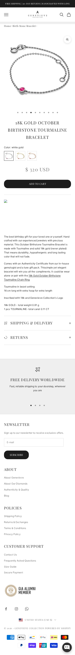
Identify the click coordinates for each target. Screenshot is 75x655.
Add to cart (37, 183)
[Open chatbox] (67, 647)
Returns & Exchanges (16, 522)
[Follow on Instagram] (16, 609)
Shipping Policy (13, 516)
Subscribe (16, 454)
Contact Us (10, 554)
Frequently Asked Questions (20, 560)
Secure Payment (13, 572)
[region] (37, 383)
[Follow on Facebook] (6, 609)
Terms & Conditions (15, 528)
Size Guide (10, 566)
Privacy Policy (12, 534)
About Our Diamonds (15, 483)
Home (7, 25)
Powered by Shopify (58, 628)
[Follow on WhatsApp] (27, 609)
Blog (6, 495)
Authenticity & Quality (16, 489)
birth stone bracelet (24, 25)
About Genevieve (14, 477)
